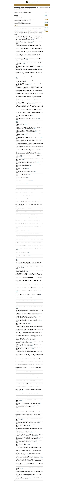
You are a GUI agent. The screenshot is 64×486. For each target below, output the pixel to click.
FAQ (20, 7)
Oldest (18, 30)
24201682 (38, 162)
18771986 (38, 314)
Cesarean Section (46, 14)
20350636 (29, 252)
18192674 (33, 348)
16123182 (22, 429)
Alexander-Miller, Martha (46, 22)
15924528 (29, 444)
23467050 (28, 168)
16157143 (38, 438)
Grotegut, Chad (46, 23)
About (18, 7)
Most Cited (21, 30)
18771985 (22, 311)
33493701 (24, 63)
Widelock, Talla (46, 30)
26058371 (36, 150)
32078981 (29, 84)
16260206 (22, 419)
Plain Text (35, 30)
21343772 (17, 227)
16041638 (36, 441)
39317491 (33, 39)
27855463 (26, 124)
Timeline (28, 30)
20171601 (30, 255)
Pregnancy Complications (46, 17)
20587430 (18, 249)
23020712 (30, 174)
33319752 (38, 97)
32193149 (25, 81)
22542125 (41, 137)
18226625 (32, 345)
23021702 (27, 183)
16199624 (39, 422)
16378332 (18, 415)
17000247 (37, 393)
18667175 (36, 317)
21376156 (29, 230)
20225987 (28, 271)
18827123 (35, 300)
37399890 (32, 42)
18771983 (17, 307)
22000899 (22, 205)
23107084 (28, 177)
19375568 (17, 291)
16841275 (40, 403)
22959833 (32, 180)
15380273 (27, 464)
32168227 (17, 77)
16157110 (36, 435)
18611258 (41, 320)
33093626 (41, 66)
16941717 (22, 390)
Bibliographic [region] (16, 25)
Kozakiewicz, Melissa (47, 28)
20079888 (23, 267)
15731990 (29, 454)
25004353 (21, 156)
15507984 (42, 457)
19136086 (33, 297)
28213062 (32, 115)
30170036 (34, 103)
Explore (46, 19)
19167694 (40, 294)
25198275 (39, 153)
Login (14, 8)
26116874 (22, 147)
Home (15, 7)
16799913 (33, 406)
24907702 (24, 159)
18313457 (31, 342)
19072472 (28, 333)
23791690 (31, 165)
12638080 (29, 478)
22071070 (27, 208)
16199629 (29, 425)
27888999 (17, 121)
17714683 (17, 368)
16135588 (32, 432)
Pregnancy (46, 15)
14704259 (32, 475)
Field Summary (31, 30)
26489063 (33, 144)
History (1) (23, 7)
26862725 (25, 134)
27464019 (36, 131)
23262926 (35, 171)
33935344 (27, 59)
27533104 (35, 128)
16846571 (21, 400)
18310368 (35, 339)
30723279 (34, 100)
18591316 (30, 323)
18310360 (40, 336)
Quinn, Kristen (46, 29)
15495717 (22, 468)
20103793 (17, 259)
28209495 (39, 118)
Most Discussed (24, 30)
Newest (15, 30)
